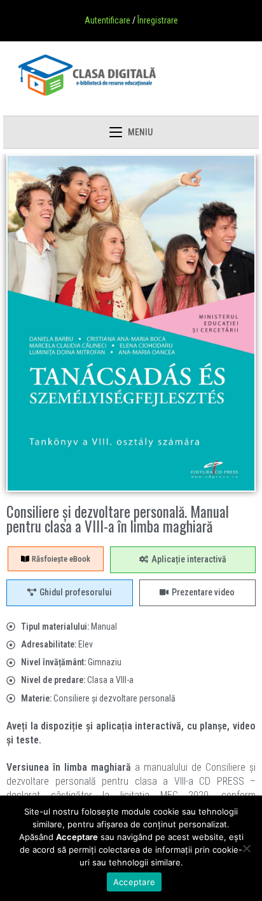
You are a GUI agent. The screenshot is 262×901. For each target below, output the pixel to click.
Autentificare (107, 20)
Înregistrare (157, 20)
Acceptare (134, 882)
